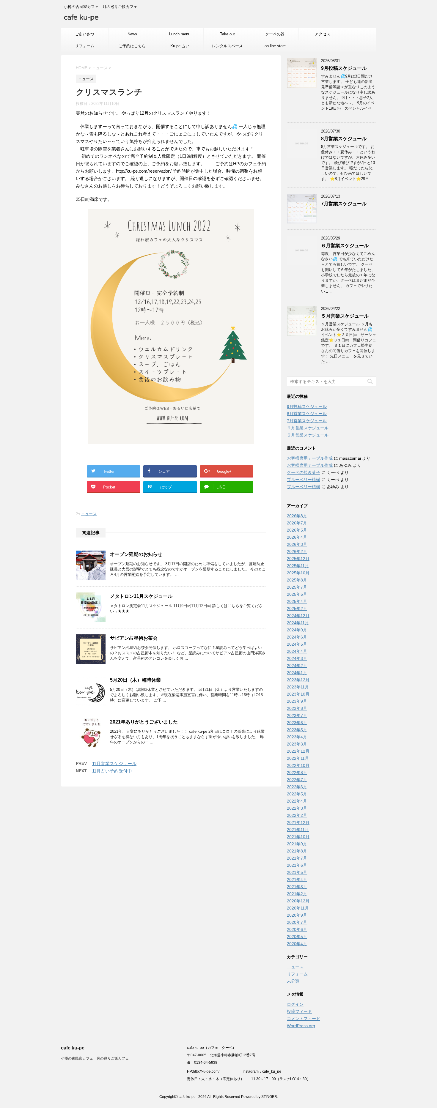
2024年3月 (297, 658)
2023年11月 (298, 687)
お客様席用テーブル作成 (310, 458)
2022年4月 (297, 801)
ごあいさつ (84, 34)
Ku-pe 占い (179, 46)
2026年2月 (297, 551)
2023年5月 (297, 729)
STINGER (269, 1097)
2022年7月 (297, 779)
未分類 (293, 981)
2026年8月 (297, 515)
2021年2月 (297, 893)
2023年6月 (297, 722)
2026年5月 (297, 530)
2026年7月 (297, 523)
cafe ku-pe (81, 17)
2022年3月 (297, 808)
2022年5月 (297, 794)
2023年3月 (297, 744)
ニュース (89, 514)
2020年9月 (297, 915)
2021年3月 (297, 886)
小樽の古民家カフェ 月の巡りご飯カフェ (95, 1058)
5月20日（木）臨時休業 (135, 680)
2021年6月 (297, 865)
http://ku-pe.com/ (208, 1071)
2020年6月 (297, 929)
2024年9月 (297, 630)
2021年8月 (297, 851)
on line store (275, 46)
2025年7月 (297, 587)
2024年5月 (297, 644)
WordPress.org (301, 1025)
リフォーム (84, 46)
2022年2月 (297, 815)
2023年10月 (298, 694)
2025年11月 (298, 565)
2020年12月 (298, 901)
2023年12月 (298, 679)
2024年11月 (298, 622)
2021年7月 (297, 858)
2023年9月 (297, 701)
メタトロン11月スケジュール (141, 596)
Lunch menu (179, 34)
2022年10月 (298, 765)
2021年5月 (297, 872)
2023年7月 (297, 715)
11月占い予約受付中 (112, 770)
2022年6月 (297, 786)
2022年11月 (298, 758)
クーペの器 (274, 34)
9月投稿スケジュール (344, 68)
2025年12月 (298, 558)
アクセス (322, 34)
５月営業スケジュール (345, 316)
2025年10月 (298, 572)
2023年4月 (297, 737)
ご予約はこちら (132, 46)
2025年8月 (297, 580)
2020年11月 (298, 908)
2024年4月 (297, 651)
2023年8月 (297, 708)
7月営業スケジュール (344, 203)
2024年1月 (297, 672)
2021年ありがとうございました (144, 721)
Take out (227, 34)
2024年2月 (297, 665)
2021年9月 (297, 843)
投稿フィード (299, 1011)
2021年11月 (298, 829)
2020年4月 (297, 943)
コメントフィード (303, 1018)
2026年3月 (297, 544)
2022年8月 (297, 772)
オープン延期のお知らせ (136, 554)
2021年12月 (298, 822)
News (132, 34)
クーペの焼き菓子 (303, 472)
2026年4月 (297, 537)
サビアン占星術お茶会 (134, 638)
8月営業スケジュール (344, 138)
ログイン (295, 1004)
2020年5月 (297, 936)
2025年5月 (297, 594)
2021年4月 (297, 879)
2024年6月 (297, 637)
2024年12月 (298, 615)
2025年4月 (297, 601)
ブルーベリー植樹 (303, 479)
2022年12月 (298, 751)
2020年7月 (297, 922)
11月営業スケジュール (114, 763)
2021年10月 (298, 836)
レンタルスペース (227, 46)
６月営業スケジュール (345, 245)
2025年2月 (297, 608)
